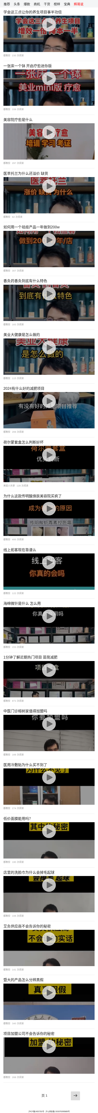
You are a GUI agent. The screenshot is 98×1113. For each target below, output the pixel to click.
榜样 (57, 4)
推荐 (7, 4)
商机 (37, 4)
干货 (47, 4)
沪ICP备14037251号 (36, 1112)
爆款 (27, 4)
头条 (17, 4)
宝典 (67, 4)
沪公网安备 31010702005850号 (58, 1112)
